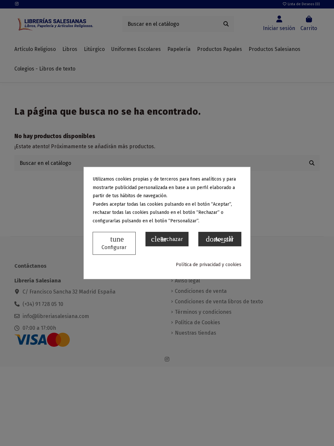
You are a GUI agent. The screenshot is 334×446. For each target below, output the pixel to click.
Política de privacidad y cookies (208, 264)
